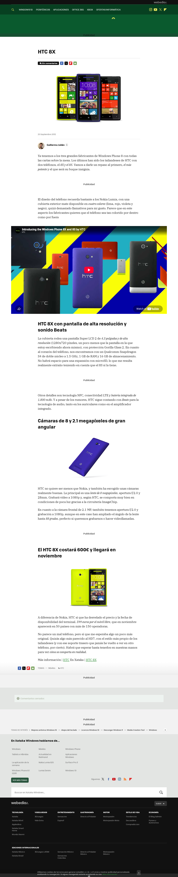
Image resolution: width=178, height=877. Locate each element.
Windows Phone (72, 749)
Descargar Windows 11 (113, 730)
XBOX (90, 9)
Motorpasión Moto (111, 820)
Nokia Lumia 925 (46, 762)
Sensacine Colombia (62, 856)
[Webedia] (160, 2)
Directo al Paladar (88, 816)
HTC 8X (91, 660)
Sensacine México (66, 851)
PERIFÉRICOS (43, 9)
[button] (57, 144)
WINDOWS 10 (26, 9)
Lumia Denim (45, 770)
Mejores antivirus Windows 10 (44, 730)
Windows (16, 749)
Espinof (61, 820)
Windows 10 (70, 770)
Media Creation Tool (136, 730)
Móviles (51, 668)
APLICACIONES (61, 9)
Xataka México (18, 851)
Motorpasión (108, 816)
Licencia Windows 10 (90, 730)
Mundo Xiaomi (18, 834)
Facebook (61, 63)
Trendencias (131, 816)
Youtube (155, 9)
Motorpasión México (108, 852)
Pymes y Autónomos (154, 821)
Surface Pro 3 (71, 762)
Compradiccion (132, 824)
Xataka (15, 816)
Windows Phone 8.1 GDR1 (21, 772)
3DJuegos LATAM (42, 851)
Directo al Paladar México (88, 852)
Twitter (160, 9)
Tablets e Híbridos (20, 754)
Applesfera (16, 824)
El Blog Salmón (155, 816)
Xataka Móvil (17, 820)
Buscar (161, 792)
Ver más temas (20, 780)
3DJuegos (39, 816)
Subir (158, 803)
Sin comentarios (49, 63)
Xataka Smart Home (18, 829)
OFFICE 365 (78, 9)
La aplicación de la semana (20, 763)
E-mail (75, 63)
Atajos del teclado (69, 730)
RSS (125, 778)
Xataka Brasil (17, 855)
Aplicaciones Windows (71, 755)
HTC (66, 660)
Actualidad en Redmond (45, 755)
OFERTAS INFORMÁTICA (108, 9)
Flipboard (165, 9)
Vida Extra (39, 820)
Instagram (150, 9)
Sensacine (62, 816)
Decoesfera (131, 820)
